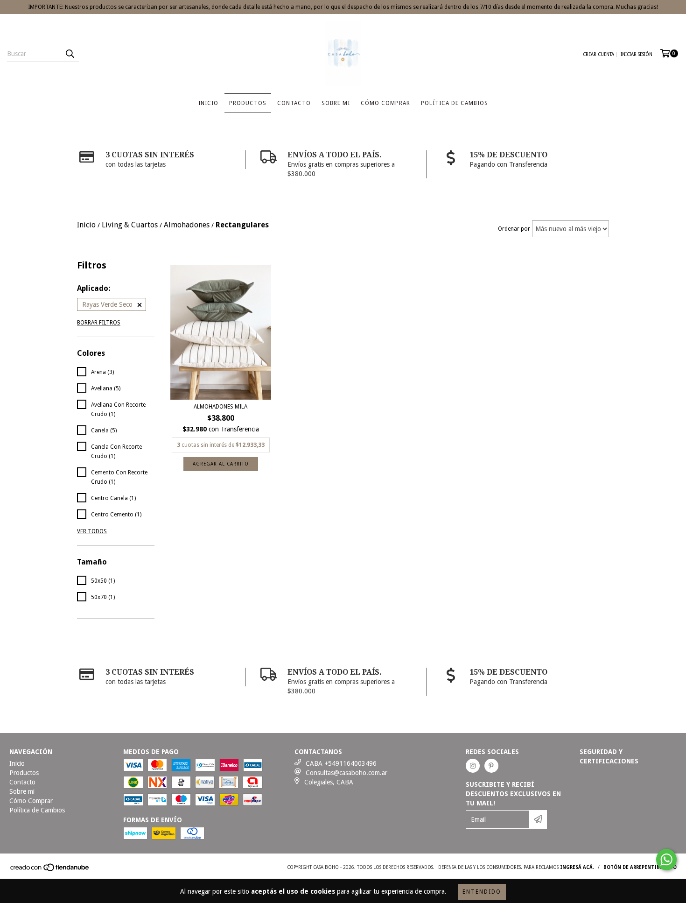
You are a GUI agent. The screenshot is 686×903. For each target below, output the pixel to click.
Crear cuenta (598, 54)
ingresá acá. (577, 867)
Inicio (208, 103)
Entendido (481, 892)
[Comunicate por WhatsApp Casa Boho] (666, 859)
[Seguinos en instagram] (473, 766)
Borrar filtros (98, 322)
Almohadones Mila (220, 406)
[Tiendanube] (50, 870)
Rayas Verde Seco (107, 304)
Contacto (294, 103)
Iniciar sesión (636, 54)
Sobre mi (336, 103)
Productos (247, 103)
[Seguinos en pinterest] (491, 766)
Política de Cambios (454, 103)
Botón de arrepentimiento (640, 867)
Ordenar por (514, 229)
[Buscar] (69, 53)
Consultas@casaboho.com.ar (346, 772)
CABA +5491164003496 (341, 763)
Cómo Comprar (385, 103)
